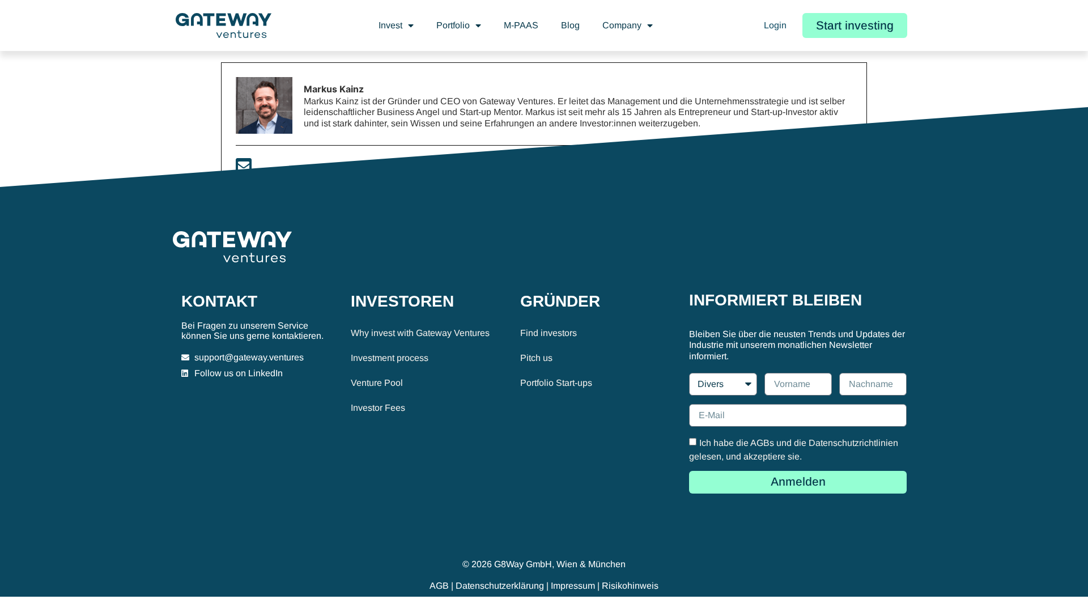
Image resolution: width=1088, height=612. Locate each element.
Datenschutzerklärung (500, 585)
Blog (570, 25)
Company (621, 25)
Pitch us (536, 358)
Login (775, 25)
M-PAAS (521, 25)
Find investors (548, 333)
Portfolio (453, 25)
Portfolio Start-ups (556, 383)
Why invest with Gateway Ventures (420, 333)
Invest (390, 25)
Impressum (573, 585)
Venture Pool (377, 383)
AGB (439, 585)
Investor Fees (378, 408)
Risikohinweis (630, 585)
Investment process (389, 358)
